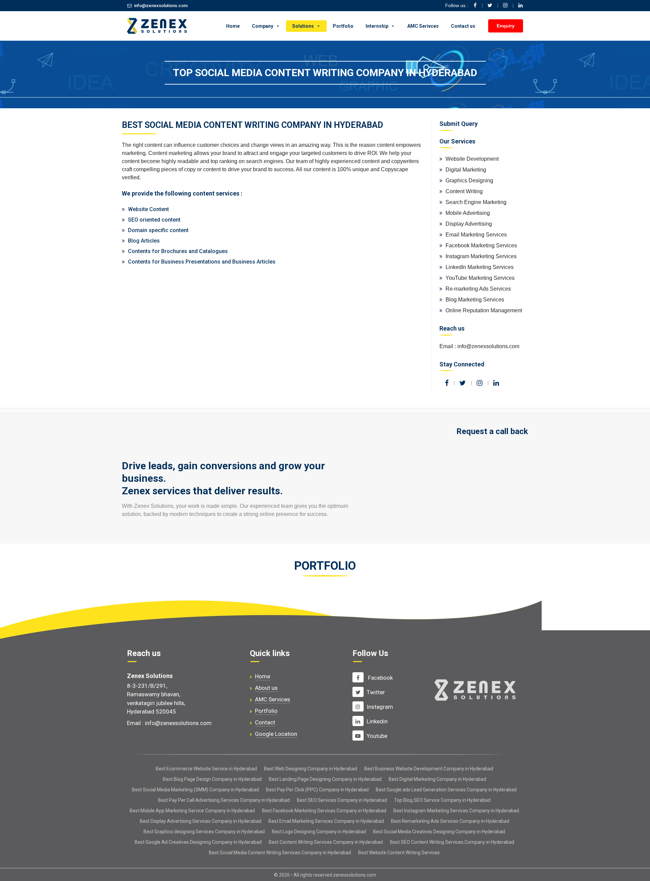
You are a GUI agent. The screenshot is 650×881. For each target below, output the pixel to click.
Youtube (377, 735)
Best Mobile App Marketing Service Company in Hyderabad (192, 810)
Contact (265, 722)
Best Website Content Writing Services (399, 852)
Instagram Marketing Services (481, 256)
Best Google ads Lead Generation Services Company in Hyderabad (446, 789)
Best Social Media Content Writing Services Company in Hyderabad (280, 852)
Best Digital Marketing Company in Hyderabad (437, 779)
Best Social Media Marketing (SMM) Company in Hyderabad (195, 789)
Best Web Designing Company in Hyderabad (310, 768)
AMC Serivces (423, 26)
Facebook (380, 677)
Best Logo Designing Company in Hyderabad (319, 831)
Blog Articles (144, 241)
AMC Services (272, 699)
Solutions (303, 26)
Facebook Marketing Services (481, 245)
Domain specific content (158, 230)
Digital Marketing (466, 170)
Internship (377, 26)
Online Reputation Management (484, 310)
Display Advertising (469, 224)
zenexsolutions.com (354, 875)
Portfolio (343, 26)
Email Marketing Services (476, 235)
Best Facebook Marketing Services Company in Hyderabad (324, 810)
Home (233, 26)
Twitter (376, 692)
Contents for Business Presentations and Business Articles (202, 261)
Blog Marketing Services (475, 299)
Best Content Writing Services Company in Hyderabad (326, 842)
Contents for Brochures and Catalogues (178, 251)
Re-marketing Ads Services (478, 289)
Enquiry (506, 25)
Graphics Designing (469, 180)
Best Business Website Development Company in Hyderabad (428, 768)
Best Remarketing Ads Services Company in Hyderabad (450, 821)
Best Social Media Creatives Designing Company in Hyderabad (439, 831)
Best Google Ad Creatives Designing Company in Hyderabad (198, 842)
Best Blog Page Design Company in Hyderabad (212, 779)
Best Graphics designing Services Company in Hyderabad (204, 831)
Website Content (148, 209)
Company (262, 26)
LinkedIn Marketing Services (480, 267)
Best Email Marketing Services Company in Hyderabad (326, 821)
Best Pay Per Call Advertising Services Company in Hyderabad (224, 800)
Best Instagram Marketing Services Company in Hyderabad (456, 810)
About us (266, 687)
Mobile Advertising (468, 213)
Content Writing (464, 191)
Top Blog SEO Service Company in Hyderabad (442, 800)
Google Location (276, 733)
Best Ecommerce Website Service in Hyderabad (206, 768)
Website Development (472, 159)
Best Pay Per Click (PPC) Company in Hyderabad (317, 789)
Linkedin (377, 721)
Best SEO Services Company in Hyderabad (342, 800)
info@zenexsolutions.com (161, 5)
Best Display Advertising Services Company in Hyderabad (200, 821)
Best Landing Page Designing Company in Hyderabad (325, 779)
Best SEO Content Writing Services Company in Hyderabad (452, 842)
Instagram (380, 706)
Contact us (463, 26)
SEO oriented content (154, 220)
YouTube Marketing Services (480, 278)
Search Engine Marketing (476, 202)
